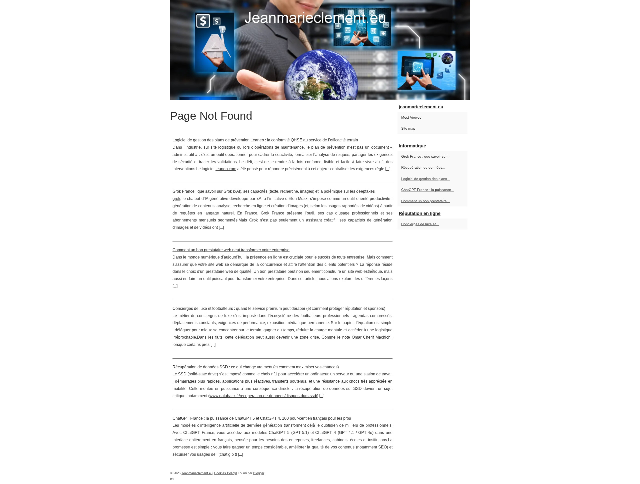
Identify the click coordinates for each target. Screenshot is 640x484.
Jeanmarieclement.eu (197, 473)
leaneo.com (226, 169)
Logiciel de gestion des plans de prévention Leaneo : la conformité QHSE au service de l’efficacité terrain (265, 140)
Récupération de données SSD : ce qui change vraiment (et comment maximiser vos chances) (255, 367)
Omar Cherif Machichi (372, 337)
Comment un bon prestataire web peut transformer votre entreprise (231, 250)
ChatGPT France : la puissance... (427, 190)
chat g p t (228, 454)
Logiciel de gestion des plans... (425, 179)
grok (176, 198)
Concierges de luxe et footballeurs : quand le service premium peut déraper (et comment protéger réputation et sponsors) (278, 308)
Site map (408, 128)
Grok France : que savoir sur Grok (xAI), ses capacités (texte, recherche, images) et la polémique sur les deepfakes (273, 191)
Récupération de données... (423, 167)
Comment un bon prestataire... (425, 201)
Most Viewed (411, 117)
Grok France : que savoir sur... (425, 156)
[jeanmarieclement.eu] (320, 50)
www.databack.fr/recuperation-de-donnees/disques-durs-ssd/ (263, 396)
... (387, 169)
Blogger (258, 473)
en (172, 478)
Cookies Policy (225, 473)
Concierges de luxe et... (420, 224)
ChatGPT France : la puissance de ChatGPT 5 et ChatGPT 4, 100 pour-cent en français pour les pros (261, 418)
